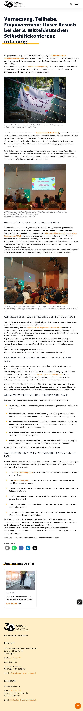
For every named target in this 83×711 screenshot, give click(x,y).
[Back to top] (78, 706)
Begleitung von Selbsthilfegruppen (50, 374)
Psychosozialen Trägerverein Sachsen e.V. (43, 327)
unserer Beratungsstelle (37, 66)
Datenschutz (10, 636)
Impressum (22, 636)
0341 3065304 (16, 690)
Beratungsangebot (21, 480)
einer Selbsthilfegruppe (23, 472)
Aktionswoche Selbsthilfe (46, 133)
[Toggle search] (71, 4)
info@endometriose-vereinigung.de (23, 673)
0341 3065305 (16, 658)
